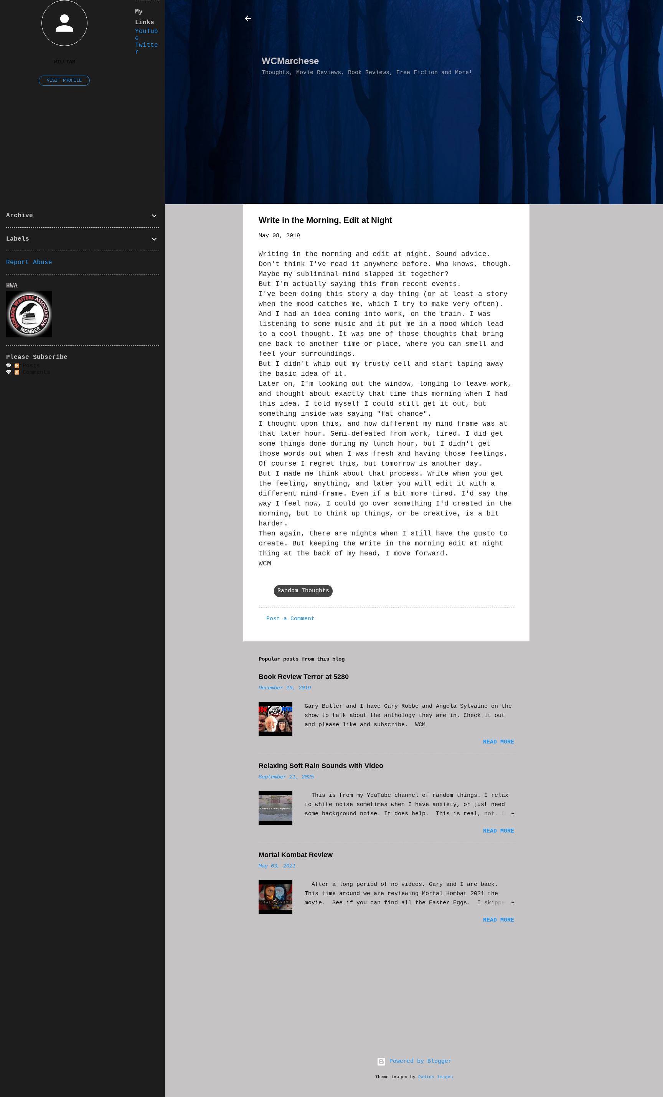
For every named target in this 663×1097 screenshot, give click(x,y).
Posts (29, 366)
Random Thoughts (303, 591)
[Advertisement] (401, 31)
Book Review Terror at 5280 (304, 677)
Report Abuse (29, 262)
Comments (34, 372)
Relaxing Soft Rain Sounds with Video (321, 766)
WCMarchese (290, 61)
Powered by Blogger (419, 1061)
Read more (498, 742)
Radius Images (435, 1077)
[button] (509, 221)
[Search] (580, 21)
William (64, 62)
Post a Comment (290, 619)
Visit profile (64, 80)
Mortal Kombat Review (296, 855)
